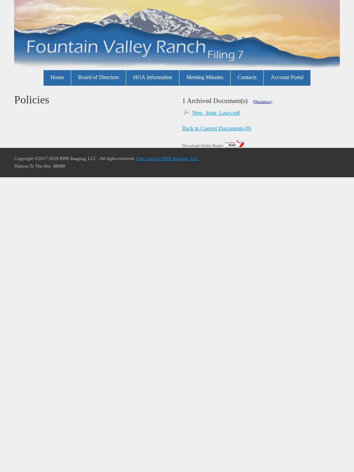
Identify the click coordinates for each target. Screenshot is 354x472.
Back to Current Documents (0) (216, 128)
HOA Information (152, 77)
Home (57, 77)
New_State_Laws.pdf (216, 113)
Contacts (247, 77)
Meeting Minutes (204, 77)
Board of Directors (98, 77)
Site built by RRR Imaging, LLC (168, 158)
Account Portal (287, 77)
